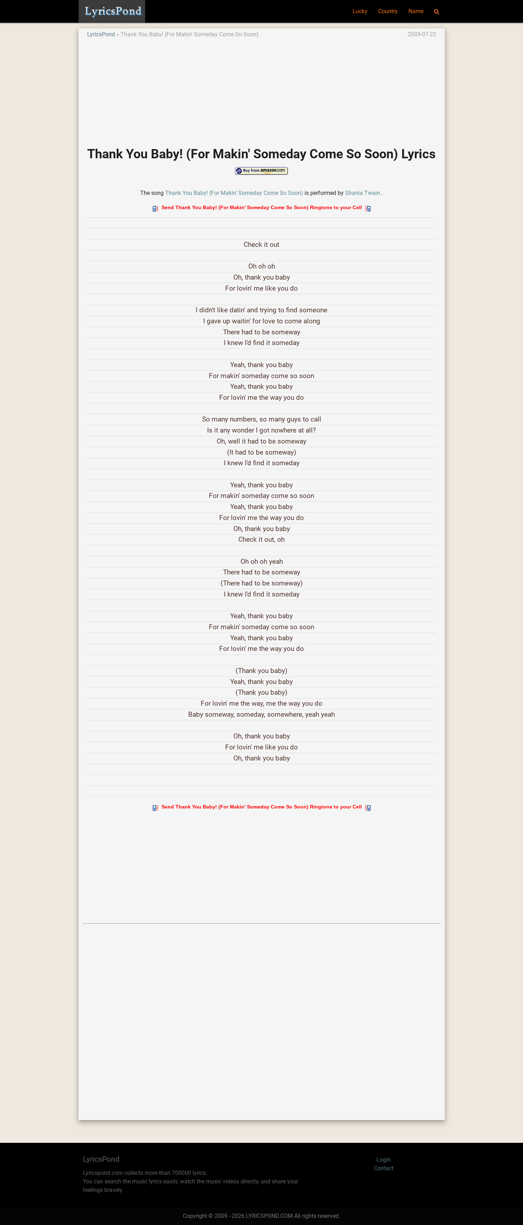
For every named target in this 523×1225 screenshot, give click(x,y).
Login (383, 1159)
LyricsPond (101, 34)
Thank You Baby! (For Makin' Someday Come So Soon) (234, 193)
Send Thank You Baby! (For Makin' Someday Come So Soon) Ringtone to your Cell (261, 207)
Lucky (360, 11)
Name (415, 11)
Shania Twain (362, 193)
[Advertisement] (261, 88)
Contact (383, 1168)
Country (388, 11)
